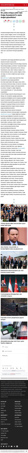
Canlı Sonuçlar (4, 419)
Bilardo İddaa (17, 410)
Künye (2, 408)
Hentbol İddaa (18, 408)
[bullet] (13, 368)
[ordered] (11, 368)
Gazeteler (17, 417)
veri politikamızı (15, 451)
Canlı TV (3, 421)
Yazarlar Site (3, 433)
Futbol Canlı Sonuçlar (5, 424)
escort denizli (21, 148)
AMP (2, 439)
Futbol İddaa (17, 403)
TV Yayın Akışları (19, 426)
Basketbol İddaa (18, 406)
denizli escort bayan (6, 114)
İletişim (2, 412)
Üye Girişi (3, 403)
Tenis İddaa (3, 435)
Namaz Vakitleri (18, 424)
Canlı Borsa (3, 417)
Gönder (14, 370)
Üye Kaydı (3, 406)
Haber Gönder (18, 421)
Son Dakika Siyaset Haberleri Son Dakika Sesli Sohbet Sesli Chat (12, 10)
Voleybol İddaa (18, 412)
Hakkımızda (3, 410)
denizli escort (5, 78)
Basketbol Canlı (4, 437)
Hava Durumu (18, 419)
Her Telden (3, 10)
